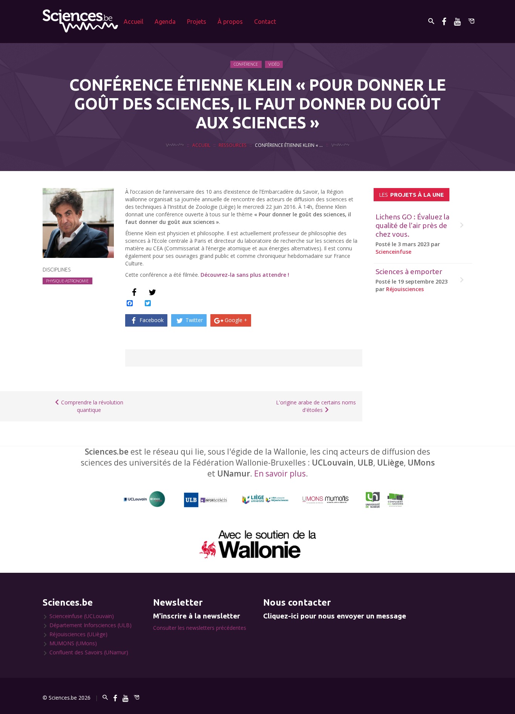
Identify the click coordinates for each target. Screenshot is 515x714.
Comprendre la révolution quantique (91, 406)
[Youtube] (457, 21)
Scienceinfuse (393, 251)
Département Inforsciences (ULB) (90, 625)
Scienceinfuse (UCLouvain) (81, 616)
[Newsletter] (471, 21)
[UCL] (144, 499)
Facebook (151, 320)
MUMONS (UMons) (73, 643)
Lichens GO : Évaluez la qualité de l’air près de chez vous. (412, 225)
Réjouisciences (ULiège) (78, 634)
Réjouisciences (405, 289)
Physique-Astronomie (67, 281)
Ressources (233, 145)
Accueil (133, 21)
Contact (265, 21)
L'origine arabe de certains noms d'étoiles (316, 406)
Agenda (165, 21)
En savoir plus (280, 473)
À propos (230, 21)
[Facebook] (444, 21)
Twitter (193, 320)
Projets (196, 21)
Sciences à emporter (409, 271)
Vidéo (273, 64)
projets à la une (411, 194)
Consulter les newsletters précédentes (199, 627)
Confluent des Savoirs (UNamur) (88, 652)
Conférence (246, 64)
